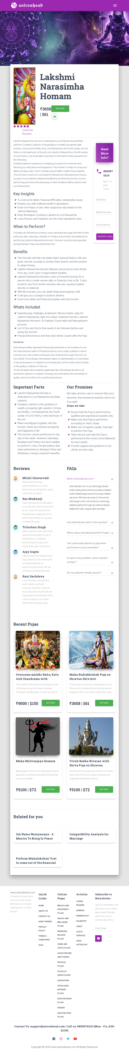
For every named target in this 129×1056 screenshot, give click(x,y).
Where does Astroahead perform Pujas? (90, 533)
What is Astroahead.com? (90, 479)
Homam (61, 1008)
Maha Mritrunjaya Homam (35, 761)
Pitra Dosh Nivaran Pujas (63, 989)
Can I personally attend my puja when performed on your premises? (90, 546)
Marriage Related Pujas (62, 935)
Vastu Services (80, 934)
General (80, 910)
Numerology (82, 916)
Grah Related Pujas (64, 1015)
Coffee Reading (80, 903)
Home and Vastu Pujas (63, 946)
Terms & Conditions (44, 938)
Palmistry (81, 921)
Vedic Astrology (81, 943)
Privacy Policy (43, 929)
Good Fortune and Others (64, 955)
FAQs (41, 945)
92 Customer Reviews (27, 130)
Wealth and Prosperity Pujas (63, 909)
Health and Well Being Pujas (63, 922)
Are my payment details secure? (90, 573)
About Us (43, 911)
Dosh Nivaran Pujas (64, 1001)
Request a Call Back (105, 236)
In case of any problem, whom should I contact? (90, 560)
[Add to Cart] (54, 116)
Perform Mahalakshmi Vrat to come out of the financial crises (36, 863)
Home (41, 906)
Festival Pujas (61, 964)
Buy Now (60, 108)
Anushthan (63, 980)
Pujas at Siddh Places (64, 973)
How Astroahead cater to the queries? (90, 522)
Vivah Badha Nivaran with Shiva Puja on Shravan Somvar (89, 765)
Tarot (79, 926)
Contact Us (44, 916)
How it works (45, 921)
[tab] (91, 478)
